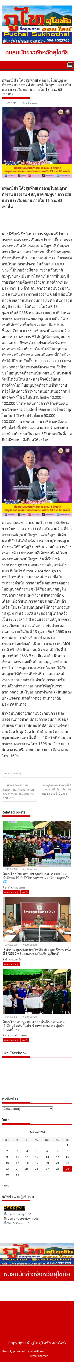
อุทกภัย (25, 892)
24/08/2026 (11, 869)
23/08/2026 (11, 1017)
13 (47, 1157)
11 (27, 1157)
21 (57, 1163)
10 (17, 1157)
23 (7, 1168)
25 (27, 1168)
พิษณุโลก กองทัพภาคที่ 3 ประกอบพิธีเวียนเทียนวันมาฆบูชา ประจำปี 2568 (55, 789)
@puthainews (30, 103)
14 (57, 1157)
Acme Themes (39, 1356)
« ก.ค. (5, 1185)
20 (47, 1163)
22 (67, 1163)
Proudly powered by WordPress (23, 1351)
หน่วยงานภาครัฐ (12, 773)
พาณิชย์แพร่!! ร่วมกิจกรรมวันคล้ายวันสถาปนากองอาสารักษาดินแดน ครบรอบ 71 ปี (19, 791)
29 (67, 1168)
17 (17, 1163)
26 (36, 1168)
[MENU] (70, 65)
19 (36, 1163)
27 (47, 1168)
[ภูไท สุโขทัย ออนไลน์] (5, 64)
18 (27, 1163)
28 (57, 1168)
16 (7, 1163)
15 (67, 1157)
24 (17, 1168)
